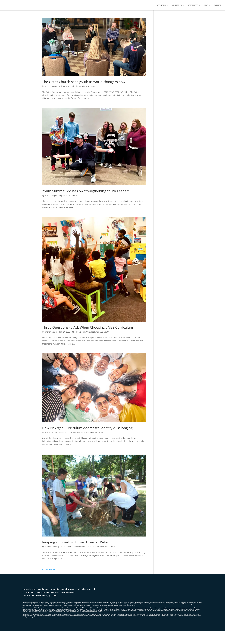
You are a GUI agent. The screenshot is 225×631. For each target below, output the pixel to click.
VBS (101, 332)
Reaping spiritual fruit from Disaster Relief (75, 542)
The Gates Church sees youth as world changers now (83, 81)
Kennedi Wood (51, 546)
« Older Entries (48, 569)
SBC (107, 546)
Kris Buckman (51, 432)
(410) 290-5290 (68, 592)
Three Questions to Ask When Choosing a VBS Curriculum (87, 327)
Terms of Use (28, 595)
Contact (54, 595)
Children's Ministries (81, 86)
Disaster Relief (98, 546)
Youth (93, 86)
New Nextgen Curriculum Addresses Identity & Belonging (87, 427)
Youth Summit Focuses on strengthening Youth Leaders (86, 191)
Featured (95, 332)
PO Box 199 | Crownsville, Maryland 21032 (41, 592)
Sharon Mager (51, 86)
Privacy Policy (42, 595)
